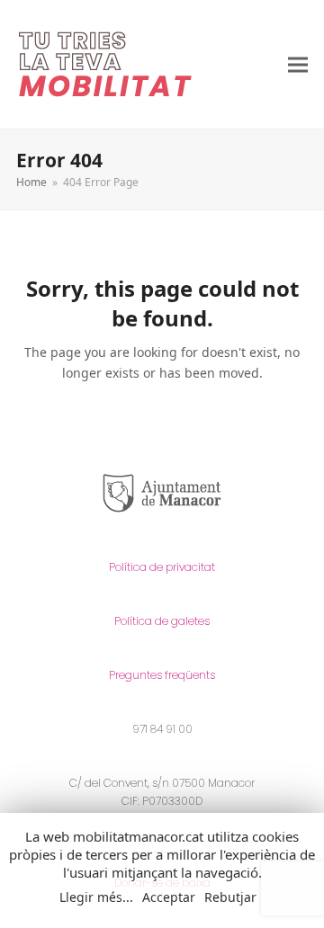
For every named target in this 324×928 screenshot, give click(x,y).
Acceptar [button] (168, 897)
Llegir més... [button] (96, 897)
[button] (298, 64)
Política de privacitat (162, 567)
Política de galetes (162, 621)
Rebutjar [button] (230, 897)
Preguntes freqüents (162, 675)
